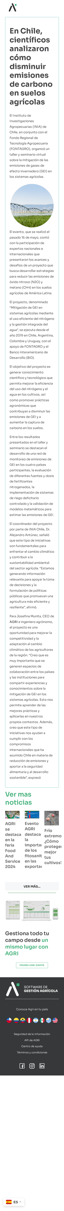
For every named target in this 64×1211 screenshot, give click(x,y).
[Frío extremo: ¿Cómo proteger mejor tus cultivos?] (51, 818)
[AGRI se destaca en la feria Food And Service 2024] (12, 815)
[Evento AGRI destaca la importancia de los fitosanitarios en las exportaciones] (32, 814)
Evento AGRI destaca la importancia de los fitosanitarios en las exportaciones (39, 845)
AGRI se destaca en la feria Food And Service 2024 (13, 845)
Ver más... (32, 886)
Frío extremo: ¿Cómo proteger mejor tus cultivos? (53, 846)
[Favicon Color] (12, 5)
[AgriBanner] (32, 983)
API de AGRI (32, 1040)
